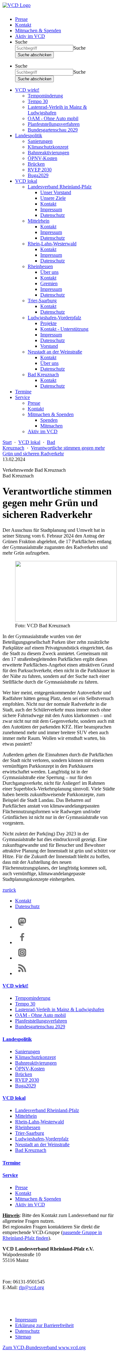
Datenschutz (52, 215)
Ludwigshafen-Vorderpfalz (54, 317)
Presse (21, 19)
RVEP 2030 (40, 169)
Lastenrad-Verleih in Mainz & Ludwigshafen (59, 1009)
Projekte (48, 323)
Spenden (49, 420)
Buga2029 (38, 175)
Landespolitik (28, 135)
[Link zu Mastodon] (22, 927)
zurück (9, 890)
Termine (23, 391)
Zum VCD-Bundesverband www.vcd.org (44, 1347)
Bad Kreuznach (43, 374)
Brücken (36, 164)
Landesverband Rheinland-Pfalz (60, 186)
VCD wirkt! (27, 90)
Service (22, 397)
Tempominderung (45, 95)
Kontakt (23, 25)
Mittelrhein (38, 221)
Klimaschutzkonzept (48, 147)
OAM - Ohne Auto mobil (53, 118)
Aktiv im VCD (30, 36)
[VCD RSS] (22, 973)
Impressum (51, 209)
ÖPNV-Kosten (42, 158)
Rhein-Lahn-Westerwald (52, 243)
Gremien (49, 283)
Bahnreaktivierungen (48, 152)
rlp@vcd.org (31, 1287)
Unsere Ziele (53, 198)
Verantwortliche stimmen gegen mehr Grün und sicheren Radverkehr (54, 450)
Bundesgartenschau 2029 (53, 129)
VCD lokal (26, 181)
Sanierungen (40, 141)
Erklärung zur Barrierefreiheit (44, 1325)
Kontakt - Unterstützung (64, 329)
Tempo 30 (38, 101)
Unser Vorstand (55, 192)
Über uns (49, 272)
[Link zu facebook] (22, 942)
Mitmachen (51, 425)
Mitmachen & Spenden (38, 30)
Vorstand (49, 346)
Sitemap (23, 1336)
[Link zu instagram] (22, 958)
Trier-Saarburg (42, 300)
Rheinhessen (40, 266)
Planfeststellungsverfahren (54, 124)
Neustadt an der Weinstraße (55, 351)
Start (7, 442)
